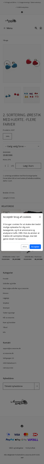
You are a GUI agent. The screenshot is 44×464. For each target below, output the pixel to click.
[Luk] (40, 217)
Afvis (25, 246)
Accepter (35, 246)
